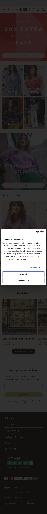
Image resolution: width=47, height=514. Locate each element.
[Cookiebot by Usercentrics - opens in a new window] (34, 231)
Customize (22, 281)
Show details (35, 267)
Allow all (23, 274)
